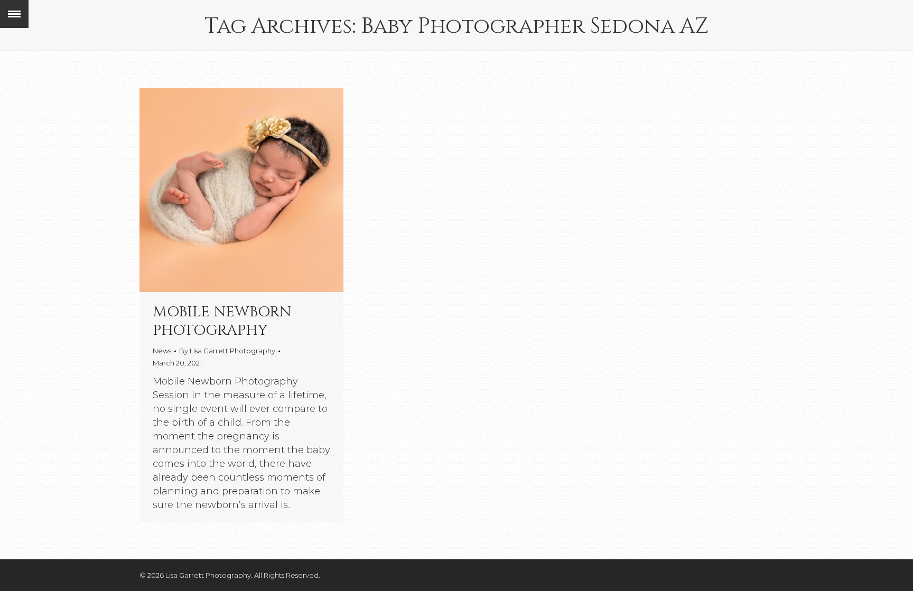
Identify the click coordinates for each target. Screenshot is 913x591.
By (227, 350)
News (162, 350)
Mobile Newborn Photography (222, 321)
